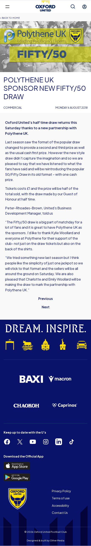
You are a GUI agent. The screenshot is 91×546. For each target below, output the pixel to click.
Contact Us (60, 512)
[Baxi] (31, 379)
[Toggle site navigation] (7, 6)
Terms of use (61, 498)
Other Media (57, 540)
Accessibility (60, 505)
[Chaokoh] (26, 405)
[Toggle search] (73, 6)
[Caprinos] (64, 405)
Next (46, 307)
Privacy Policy (61, 491)
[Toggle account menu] (84, 6)
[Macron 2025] (60, 379)
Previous (45, 298)
